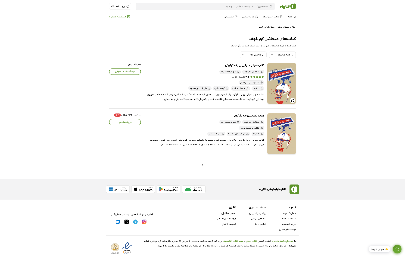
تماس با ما (260, 224)
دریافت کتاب (125, 122)
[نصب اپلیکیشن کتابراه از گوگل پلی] (168, 189)
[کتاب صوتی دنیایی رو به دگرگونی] (281, 83)
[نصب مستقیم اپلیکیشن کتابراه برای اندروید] (194, 189)
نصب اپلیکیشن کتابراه (282, 241)
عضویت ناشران (228, 213)
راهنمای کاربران (258, 218)
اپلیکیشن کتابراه (117, 16)
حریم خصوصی (289, 224)
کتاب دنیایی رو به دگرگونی (248, 116)
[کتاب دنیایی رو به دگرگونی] (281, 133)
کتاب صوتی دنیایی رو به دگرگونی (244, 65)
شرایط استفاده (289, 218)
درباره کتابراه (289, 213)
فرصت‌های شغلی (287, 229)
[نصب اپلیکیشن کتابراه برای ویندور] (118, 189)
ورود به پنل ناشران (226, 218)
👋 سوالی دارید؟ (379, 249)
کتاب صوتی (251, 241)
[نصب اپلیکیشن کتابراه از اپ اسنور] (143, 189)
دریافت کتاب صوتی (125, 71)
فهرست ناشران (229, 224)
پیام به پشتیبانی (257, 213)
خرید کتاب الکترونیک (233, 241)
